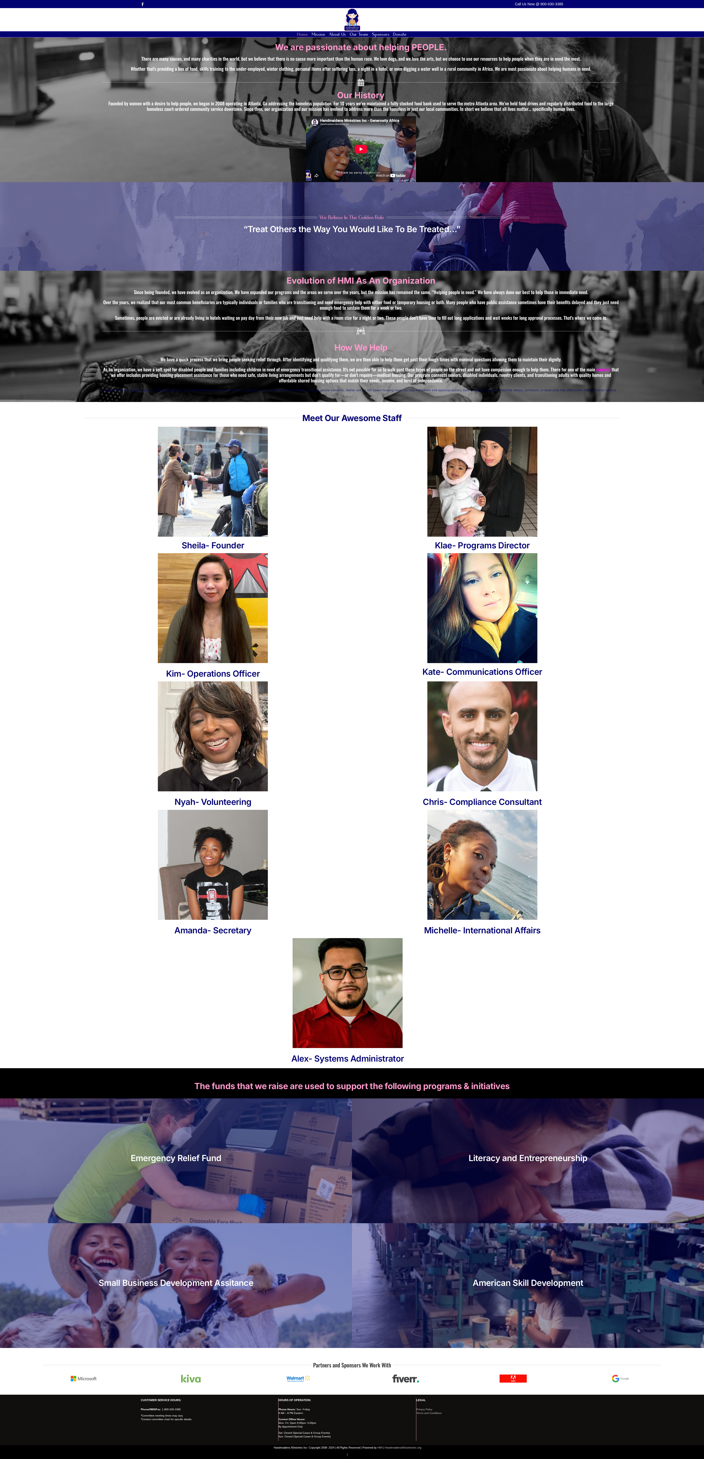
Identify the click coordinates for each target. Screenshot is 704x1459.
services (603, 369)
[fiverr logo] (405, 1375)
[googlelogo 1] (620, 1375)
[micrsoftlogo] (83, 1375)
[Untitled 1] (513, 1375)
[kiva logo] (190, 1375)
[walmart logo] (298, 1375)
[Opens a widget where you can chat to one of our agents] (690, 1452)
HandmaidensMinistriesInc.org (403, 1447)
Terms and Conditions (429, 1413)
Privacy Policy (424, 1409)
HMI (380, 1447)
